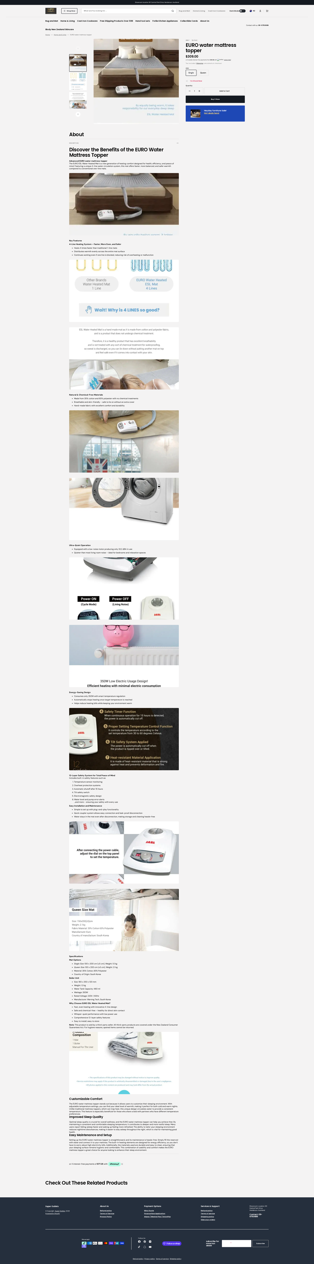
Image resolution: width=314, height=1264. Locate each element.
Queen (204, 73)
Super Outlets (60, 1211)
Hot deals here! (211, 113)
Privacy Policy (106, 1216)
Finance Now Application (154, 1213)
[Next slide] (78, 114)
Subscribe (260, 1243)
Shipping (199, 63)
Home (47, 35)
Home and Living (60, 35)
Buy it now (215, 99)
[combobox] (128, 11)
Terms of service (208, 1213)
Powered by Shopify (52, 1214)
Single (192, 73)
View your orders (208, 1220)
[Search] (173, 11)
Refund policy (106, 1211)
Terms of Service (107, 1213)
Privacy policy (149, 1259)
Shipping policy (207, 1216)
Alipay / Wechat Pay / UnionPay (157, 1216)
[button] (260, 11)
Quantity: (189, 86)
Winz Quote (149, 1211)
